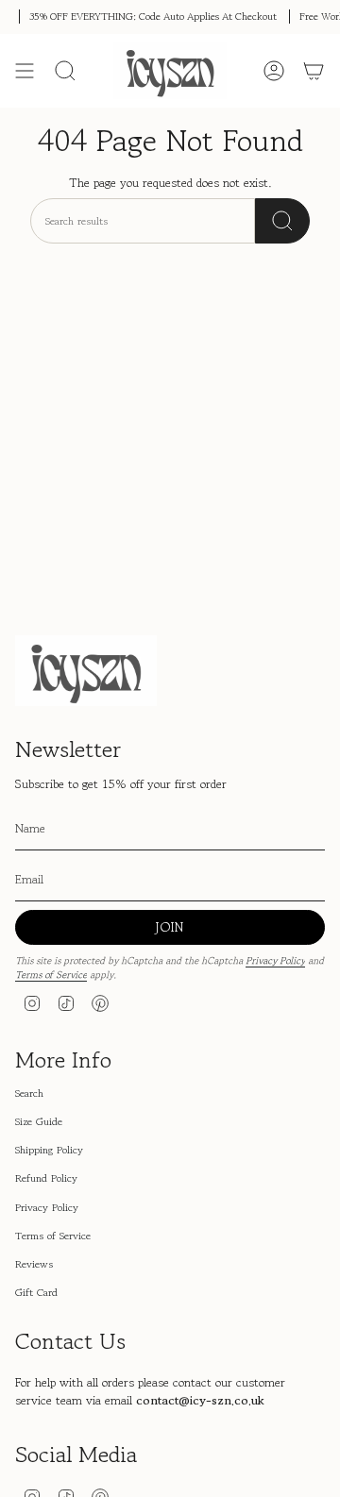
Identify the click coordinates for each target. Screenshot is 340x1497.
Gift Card (36, 1292)
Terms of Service (51, 974)
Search (29, 1093)
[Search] (282, 221)
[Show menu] (24, 70)
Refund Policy (46, 1178)
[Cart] (313, 70)
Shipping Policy (49, 1149)
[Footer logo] (86, 670)
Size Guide (38, 1121)
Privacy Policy (275, 960)
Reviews (34, 1263)
